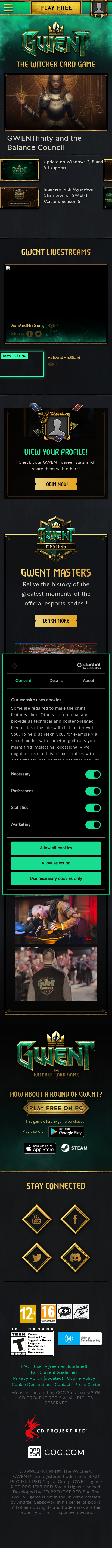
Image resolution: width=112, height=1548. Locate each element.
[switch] (93, 791)
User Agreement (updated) (60, 1367)
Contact (62, 1385)
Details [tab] (56, 681)
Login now (56, 484)
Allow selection (56, 863)
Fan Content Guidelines (54, 1373)
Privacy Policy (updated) (38, 1378)
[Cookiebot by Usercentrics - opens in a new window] (78, 666)
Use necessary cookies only (56, 879)
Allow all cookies (56, 848)
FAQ (25, 1367)
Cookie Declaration (31, 1385)
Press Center (87, 1385)
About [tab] (89, 681)
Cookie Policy (81, 1378)
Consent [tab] (23, 681)
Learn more (56, 621)
